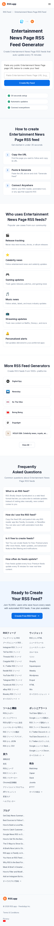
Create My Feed (27, 83)
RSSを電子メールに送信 (12, 722)
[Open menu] (49, 4)
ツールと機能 (9, 708)
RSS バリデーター (10, 778)
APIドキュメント (9, 792)
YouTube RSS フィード (12, 675)
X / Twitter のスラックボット (40, 741)
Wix (31, 689)
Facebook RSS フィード (13, 685)
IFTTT (32, 787)
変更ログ (6, 796)
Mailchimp (33, 768)
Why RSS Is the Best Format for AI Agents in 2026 (14, 862)
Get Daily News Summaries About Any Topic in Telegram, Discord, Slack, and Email (14, 816)
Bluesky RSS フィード (12, 694)
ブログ (6, 810)
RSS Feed (7, 12)
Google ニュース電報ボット (40, 718)
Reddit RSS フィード (11, 671)
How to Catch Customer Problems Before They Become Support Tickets (14, 830)
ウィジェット (36, 633)
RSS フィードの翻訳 (11, 732)
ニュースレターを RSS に (13, 727)
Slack (31, 778)
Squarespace (35, 666)
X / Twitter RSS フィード (13, 666)
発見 (5, 764)
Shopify (32, 661)
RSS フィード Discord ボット (40, 727)
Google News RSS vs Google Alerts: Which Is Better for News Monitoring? (14, 834)
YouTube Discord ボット (39, 736)
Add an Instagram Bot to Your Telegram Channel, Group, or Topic (14, 876)
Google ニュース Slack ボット (40, 746)
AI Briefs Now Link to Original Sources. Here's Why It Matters (14, 848)
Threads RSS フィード (12, 657)
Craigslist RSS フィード (12, 661)
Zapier (32, 773)
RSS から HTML (35, 638)
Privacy (6, 919)
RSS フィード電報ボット (39, 722)
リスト (32, 657)
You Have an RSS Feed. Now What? (14, 858)
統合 (31, 763)
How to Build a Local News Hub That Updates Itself (14, 825)
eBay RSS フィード (11, 689)
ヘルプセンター (9, 801)
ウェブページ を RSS (11, 638)
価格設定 (6, 759)
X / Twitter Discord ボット (40, 732)
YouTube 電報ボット (37, 713)
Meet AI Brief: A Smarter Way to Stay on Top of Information (14, 867)
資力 (5, 754)
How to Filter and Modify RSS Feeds (14, 872)
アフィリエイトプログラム (13, 787)
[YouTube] (4, 921)
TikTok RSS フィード (11, 652)
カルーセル (33, 652)
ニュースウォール (36, 643)
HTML (31, 685)
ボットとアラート (10, 718)
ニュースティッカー (37, 647)
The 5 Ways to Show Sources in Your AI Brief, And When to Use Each (14, 844)
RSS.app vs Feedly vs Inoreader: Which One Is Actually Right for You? (14, 853)
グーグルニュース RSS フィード (14, 643)
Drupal (32, 680)
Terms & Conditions (11, 912)
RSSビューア (8, 768)
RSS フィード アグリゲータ (14, 736)
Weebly (32, 671)
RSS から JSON (9, 741)
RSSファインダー (10, 773)
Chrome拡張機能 (10, 782)
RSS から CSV (9, 746)
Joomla (32, 782)
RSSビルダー (8, 713)
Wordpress (34, 675)
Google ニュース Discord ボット (40, 751)
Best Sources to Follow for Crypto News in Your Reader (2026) (14, 820)
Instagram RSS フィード (12, 647)
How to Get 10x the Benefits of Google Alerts (14, 839)
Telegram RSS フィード (12, 680)
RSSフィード (9, 633)
